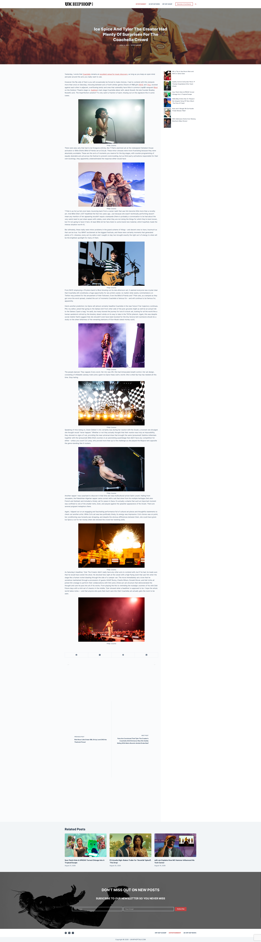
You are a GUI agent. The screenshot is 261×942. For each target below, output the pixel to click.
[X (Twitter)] (100, 655)
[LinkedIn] (146, 655)
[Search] (195, 4)
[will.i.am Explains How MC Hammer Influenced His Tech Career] (175, 845)
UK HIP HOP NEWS (154, 4)
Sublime (94, 90)
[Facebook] (76, 655)
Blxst (156, 87)
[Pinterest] (123, 655)
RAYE (141, 85)
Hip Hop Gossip (167, 4)
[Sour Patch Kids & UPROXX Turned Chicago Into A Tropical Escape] (86, 845)
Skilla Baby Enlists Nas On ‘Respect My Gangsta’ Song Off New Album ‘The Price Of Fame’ (183, 101)
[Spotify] (66, 933)
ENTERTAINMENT (141, 4)
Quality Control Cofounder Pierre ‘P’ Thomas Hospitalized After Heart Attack (183, 84)
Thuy (149, 85)
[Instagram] (73, 933)
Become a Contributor (184, 4)
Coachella (86, 74)
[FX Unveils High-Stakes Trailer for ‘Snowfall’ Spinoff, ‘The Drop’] (130, 845)
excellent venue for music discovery (114, 74)
